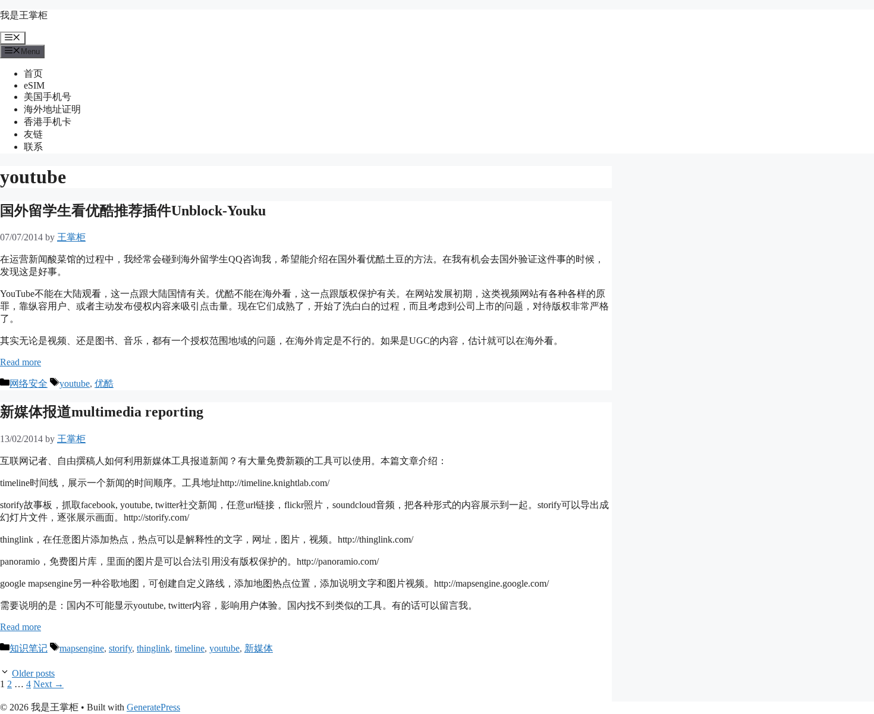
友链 (33, 134)
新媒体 (258, 648)
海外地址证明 (52, 109)
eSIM (34, 85)
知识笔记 (29, 648)
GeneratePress (153, 707)
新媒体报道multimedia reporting (101, 411)
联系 (33, 147)
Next (48, 684)
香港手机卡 (47, 122)
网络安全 (29, 383)
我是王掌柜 (24, 15)
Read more (20, 362)
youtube (74, 383)
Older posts (33, 673)
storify (120, 648)
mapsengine (81, 648)
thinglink (153, 648)
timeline (190, 648)
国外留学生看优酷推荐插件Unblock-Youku (133, 210)
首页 (33, 73)
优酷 (104, 383)
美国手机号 (47, 97)
